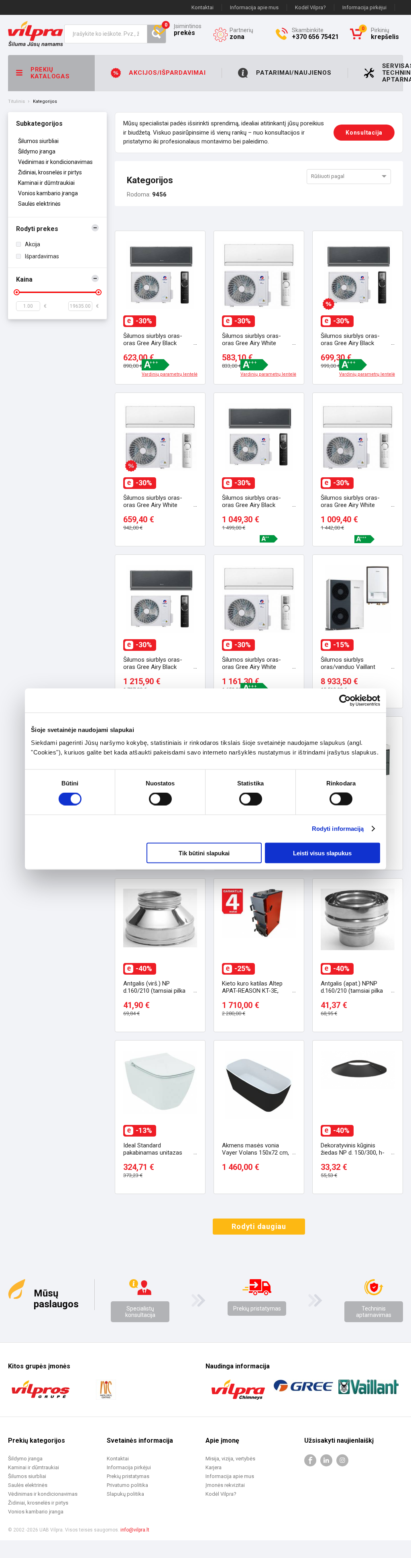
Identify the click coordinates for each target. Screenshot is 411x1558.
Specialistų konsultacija (140, 1311)
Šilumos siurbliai (38, 141)
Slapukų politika (125, 1494)
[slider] (17, 292)
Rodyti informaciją (338, 828)
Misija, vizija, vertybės (230, 1459)
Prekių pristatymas (257, 1308)
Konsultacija (364, 132)
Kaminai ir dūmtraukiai (46, 183)
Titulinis (16, 101)
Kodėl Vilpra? (310, 7)
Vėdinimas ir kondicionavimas (55, 162)
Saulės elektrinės (39, 203)
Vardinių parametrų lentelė (169, 374)
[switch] (160, 799)
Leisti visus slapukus (322, 852)
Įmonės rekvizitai (225, 1485)
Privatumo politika (127, 1485)
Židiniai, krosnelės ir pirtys (50, 172)
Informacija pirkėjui (364, 7)
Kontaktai (202, 7)
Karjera (214, 1467)
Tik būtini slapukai (204, 852)
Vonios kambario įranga (48, 193)
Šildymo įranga (36, 151)
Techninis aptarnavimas (373, 1311)
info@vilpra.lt (134, 1530)
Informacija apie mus (254, 7)
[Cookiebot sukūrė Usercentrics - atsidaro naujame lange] (345, 701)
